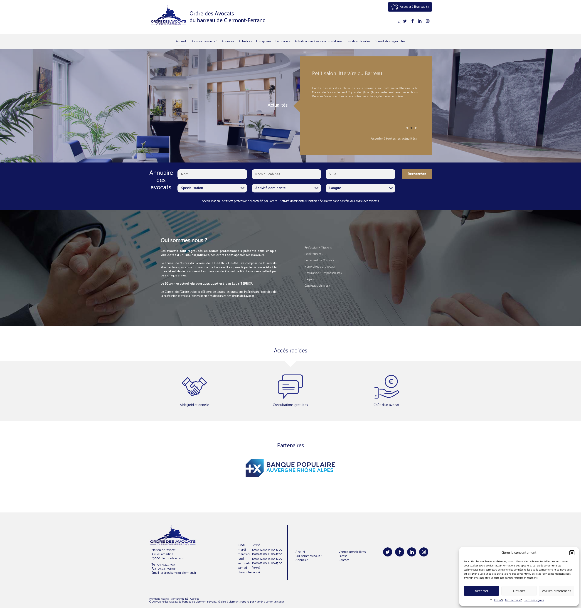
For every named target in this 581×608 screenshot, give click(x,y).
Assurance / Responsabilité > (323, 273)
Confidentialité (513, 600)
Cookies (498, 600)
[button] (572, 553)
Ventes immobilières (352, 552)
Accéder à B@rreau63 (413, 7)
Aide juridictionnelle (194, 405)
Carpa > (309, 279)
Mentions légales (534, 600)
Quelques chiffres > (317, 285)
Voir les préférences (556, 591)
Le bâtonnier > (314, 254)
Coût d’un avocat (386, 405)
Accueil (300, 552)
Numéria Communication (270, 602)
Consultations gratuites (290, 405)
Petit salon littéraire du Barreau (330, 74)
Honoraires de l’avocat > (320, 266)
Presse (343, 556)
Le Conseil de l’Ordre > (319, 260)
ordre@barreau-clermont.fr (178, 573)
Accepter (481, 591)
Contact (344, 560)
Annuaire (301, 560)
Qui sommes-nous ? (308, 556)
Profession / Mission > (318, 247)
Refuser (519, 591)
